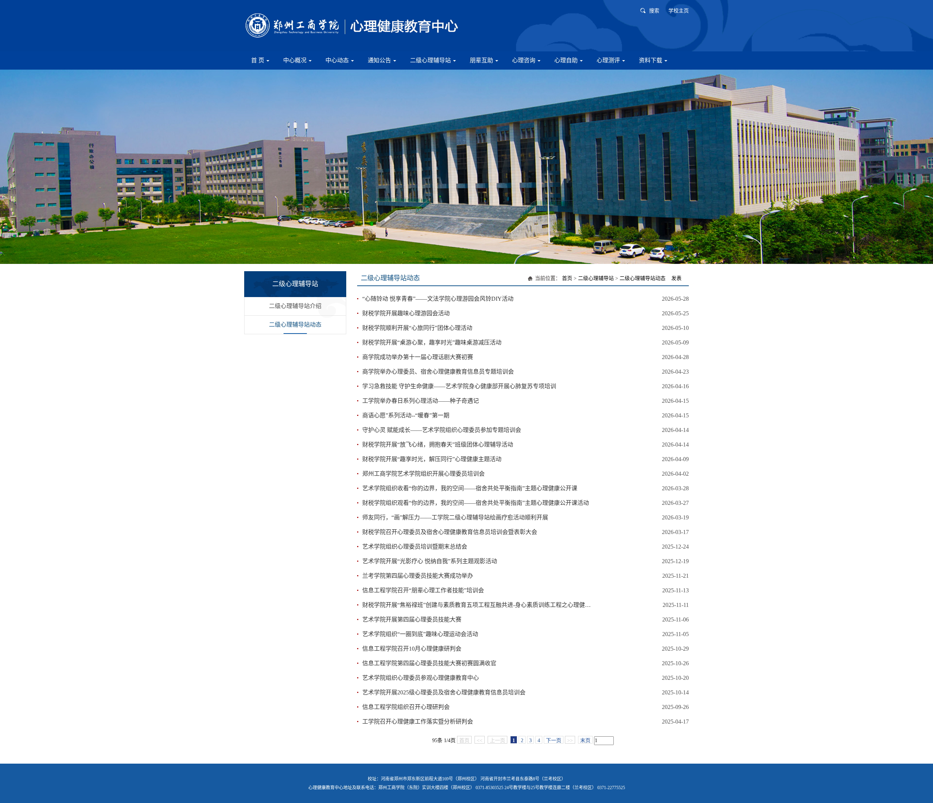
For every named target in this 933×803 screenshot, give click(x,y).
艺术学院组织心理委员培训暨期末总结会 (414, 546)
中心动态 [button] (337, 60)
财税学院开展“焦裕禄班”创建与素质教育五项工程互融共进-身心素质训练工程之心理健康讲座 (476, 605)
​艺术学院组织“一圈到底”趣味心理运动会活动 (420, 634)
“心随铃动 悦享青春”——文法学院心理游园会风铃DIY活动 (438, 299)
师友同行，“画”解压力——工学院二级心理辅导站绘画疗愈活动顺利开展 (455, 517)
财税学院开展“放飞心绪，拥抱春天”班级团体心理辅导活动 (437, 444)
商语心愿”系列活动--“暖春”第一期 (405, 415)
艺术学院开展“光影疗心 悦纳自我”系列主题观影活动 (429, 561)
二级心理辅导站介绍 (295, 306)
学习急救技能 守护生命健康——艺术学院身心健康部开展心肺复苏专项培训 (459, 386)
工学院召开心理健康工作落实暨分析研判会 (417, 721)
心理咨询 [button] (524, 60)
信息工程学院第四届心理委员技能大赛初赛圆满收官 (429, 663)
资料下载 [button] (651, 60)
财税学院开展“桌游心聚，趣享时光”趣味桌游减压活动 (431, 342)
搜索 (654, 10)
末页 (585, 740)
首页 (567, 278)
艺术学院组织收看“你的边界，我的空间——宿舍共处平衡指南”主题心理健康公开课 (469, 488)
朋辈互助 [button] (482, 60)
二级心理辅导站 (596, 278)
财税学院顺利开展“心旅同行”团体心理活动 (417, 328)
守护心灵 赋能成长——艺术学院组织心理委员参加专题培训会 (441, 430)
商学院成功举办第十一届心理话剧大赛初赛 (417, 357)
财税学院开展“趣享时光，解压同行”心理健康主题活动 (431, 459)
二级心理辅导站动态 (295, 324)
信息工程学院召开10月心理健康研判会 (411, 649)
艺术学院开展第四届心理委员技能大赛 (411, 619)
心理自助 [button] (566, 60)
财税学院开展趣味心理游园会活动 (406, 313)
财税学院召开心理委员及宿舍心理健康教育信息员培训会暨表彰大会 (449, 532)
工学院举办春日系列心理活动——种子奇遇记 (420, 401)
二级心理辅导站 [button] (431, 60)
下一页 (553, 740)
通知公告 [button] (380, 60)
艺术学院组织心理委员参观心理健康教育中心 (420, 678)
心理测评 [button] (609, 60)
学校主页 (678, 10)
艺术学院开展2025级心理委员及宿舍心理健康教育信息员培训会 (444, 692)
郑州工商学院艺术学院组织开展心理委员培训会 (423, 474)
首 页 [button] (258, 60)
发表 (676, 278)
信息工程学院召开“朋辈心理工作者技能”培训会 (423, 590)
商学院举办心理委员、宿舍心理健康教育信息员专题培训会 (438, 372)
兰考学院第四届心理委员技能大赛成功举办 (417, 576)
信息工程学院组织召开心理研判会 (406, 707)
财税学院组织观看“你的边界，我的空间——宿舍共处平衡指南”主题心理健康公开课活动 (475, 503)
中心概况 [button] (295, 60)
